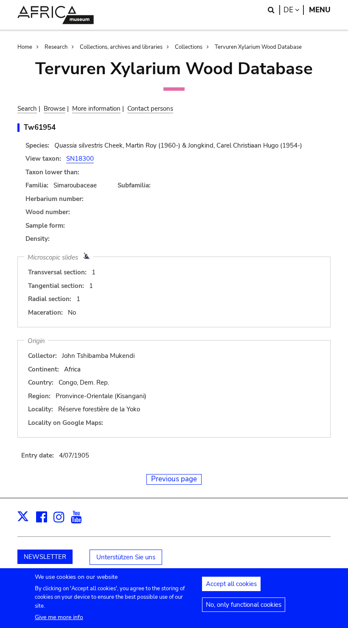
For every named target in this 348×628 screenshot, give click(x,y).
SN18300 (80, 158)
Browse (54, 108)
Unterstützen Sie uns (125, 557)
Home (24, 47)
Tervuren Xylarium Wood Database (258, 47)
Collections (188, 47)
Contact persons (150, 108)
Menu (320, 10)
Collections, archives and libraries (121, 47)
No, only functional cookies (243, 604)
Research (56, 47)
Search (27, 108)
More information (96, 108)
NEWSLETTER (45, 557)
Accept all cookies (231, 584)
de (293, 10)
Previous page (174, 479)
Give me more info (59, 617)
